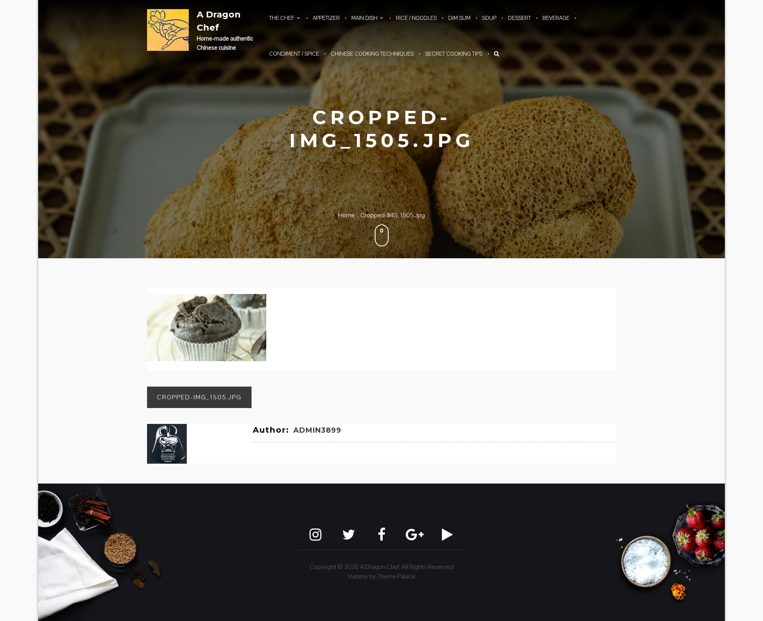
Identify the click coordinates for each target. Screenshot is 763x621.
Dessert (519, 17)
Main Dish (364, 17)
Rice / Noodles (416, 17)
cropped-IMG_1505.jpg (199, 397)
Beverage (555, 17)
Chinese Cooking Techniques (372, 53)
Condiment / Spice (294, 53)
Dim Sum (459, 17)
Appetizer (326, 17)
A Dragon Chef (219, 21)
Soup (489, 17)
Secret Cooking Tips (453, 53)
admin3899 (317, 430)
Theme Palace (396, 576)
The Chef (281, 17)
